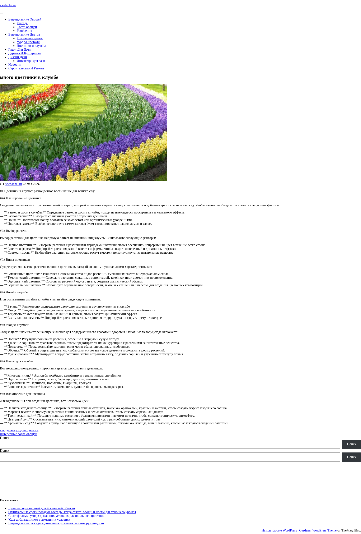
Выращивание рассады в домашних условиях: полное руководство (56, 523)
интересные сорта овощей (18, 434)
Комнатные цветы (30, 38)
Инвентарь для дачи (31, 61)
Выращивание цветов (24, 34)
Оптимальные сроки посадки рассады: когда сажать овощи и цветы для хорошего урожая (72, 512)
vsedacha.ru (8, 5)
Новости (14, 64)
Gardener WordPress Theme (318, 530)
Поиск (4, 437)
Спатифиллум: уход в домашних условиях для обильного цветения (56, 515)
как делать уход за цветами (19, 430)
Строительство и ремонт (26, 68)
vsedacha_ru (13, 184)
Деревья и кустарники (24, 53)
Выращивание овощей (24, 19)
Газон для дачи (19, 49)
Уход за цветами (28, 42)
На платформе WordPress (280, 530)
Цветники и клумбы (31, 45)
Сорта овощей (27, 27)
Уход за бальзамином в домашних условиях (39, 519)
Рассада (22, 23)
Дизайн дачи (17, 57)
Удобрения (24, 30)
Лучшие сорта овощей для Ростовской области (41, 508)
